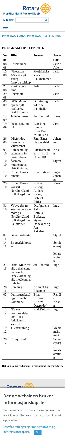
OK (37, 432)
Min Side (8, 20)
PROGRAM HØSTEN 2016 (44, 36)
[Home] (27, 8)
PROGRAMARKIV (13, 36)
